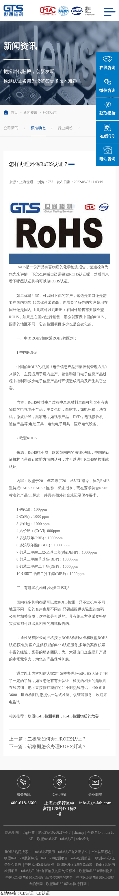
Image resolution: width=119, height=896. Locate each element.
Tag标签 (29, 832)
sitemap (79, 832)
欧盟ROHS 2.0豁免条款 (75, 864)
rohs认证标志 (101, 852)
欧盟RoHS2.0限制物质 (96, 871)
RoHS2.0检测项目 (54, 858)
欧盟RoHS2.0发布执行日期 (66, 884)
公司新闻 (10, 128)
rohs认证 (66, 839)
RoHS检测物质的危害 (81, 716)
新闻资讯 (30, 112)
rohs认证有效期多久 (73, 852)
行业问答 (65, 128)
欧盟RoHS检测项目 (44, 716)
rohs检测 (82, 839)
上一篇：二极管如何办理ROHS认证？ (47, 738)
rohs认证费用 (45, 852)
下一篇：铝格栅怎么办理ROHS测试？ (47, 746)
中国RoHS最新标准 (39, 864)
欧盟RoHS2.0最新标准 (21, 858)
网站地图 (12, 832)
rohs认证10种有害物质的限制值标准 (48, 871)
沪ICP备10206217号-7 (54, 832)
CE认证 (27, 893)
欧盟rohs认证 (47, 839)
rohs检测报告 (81, 858)
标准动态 (50, 112)
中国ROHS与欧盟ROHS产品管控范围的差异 (39, 877)
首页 (14, 112)
